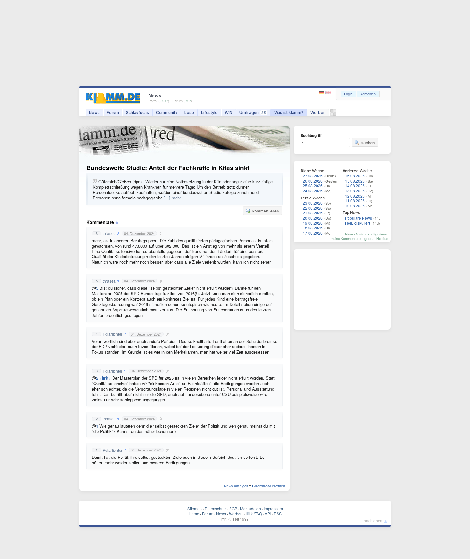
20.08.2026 (313, 217)
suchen (368, 142)
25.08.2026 (313, 185)
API (268, 513)
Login (348, 93)
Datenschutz (215, 508)
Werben (317, 112)
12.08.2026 (355, 195)
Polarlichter (112, 334)
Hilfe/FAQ (254, 513)
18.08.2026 (313, 227)
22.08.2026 (313, 208)
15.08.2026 (355, 180)
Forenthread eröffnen (268, 485)
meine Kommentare (346, 238)
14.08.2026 (355, 185)
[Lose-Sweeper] (333, 114)
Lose (189, 112)
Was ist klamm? (288, 112)
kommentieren (265, 211)
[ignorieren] (160, 233)
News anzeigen (236, 485)
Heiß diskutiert (357, 223)
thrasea (109, 233)
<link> (105, 378)
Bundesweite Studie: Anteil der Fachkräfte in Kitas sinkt (167, 167)
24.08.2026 (313, 190)
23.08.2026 (313, 202)
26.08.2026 (313, 180)
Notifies (382, 238)
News (94, 112)
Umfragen (252, 112)
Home (194, 513)
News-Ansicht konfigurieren (366, 233)
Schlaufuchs (137, 112)
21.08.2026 (313, 212)
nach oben (373, 520)
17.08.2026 (313, 232)
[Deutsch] (322, 93)
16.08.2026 (355, 175)
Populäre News (358, 217)
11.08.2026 (355, 200)
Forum (113, 112)
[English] (328, 93)
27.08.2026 (313, 175)
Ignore (368, 238)
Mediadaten (250, 508)
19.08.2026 (313, 223)
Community (166, 112)
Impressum (273, 508)
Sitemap (194, 508)
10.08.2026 (355, 205)
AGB (233, 508)
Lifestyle (209, 112)
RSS (278, 513)
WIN (228, 112)
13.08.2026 (355, 190)
